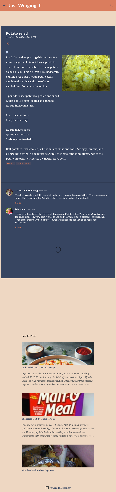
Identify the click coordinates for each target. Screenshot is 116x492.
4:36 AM (43, 190)
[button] (8, 43)
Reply (18, 202)
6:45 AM (31, 209)
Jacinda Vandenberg (26, 190)
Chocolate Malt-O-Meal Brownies (38, 419)
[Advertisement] (58, 304)
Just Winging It (24, 5)
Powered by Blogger (60, 487)
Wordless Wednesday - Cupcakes (38, 470)
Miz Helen (20, 209)
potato (10, 163)
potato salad (24, 163)
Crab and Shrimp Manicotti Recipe (38, 367)
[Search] (45, 5)
